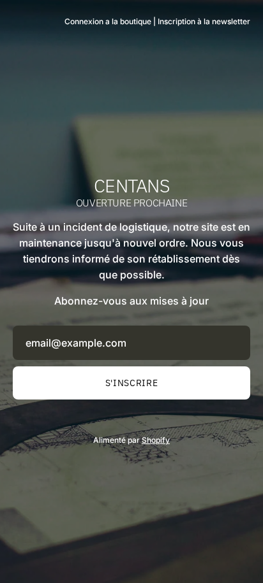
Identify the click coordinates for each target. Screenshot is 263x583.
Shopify (156, 440)
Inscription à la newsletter (204, 21)
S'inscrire (131, 383)
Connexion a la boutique (107, 21)
